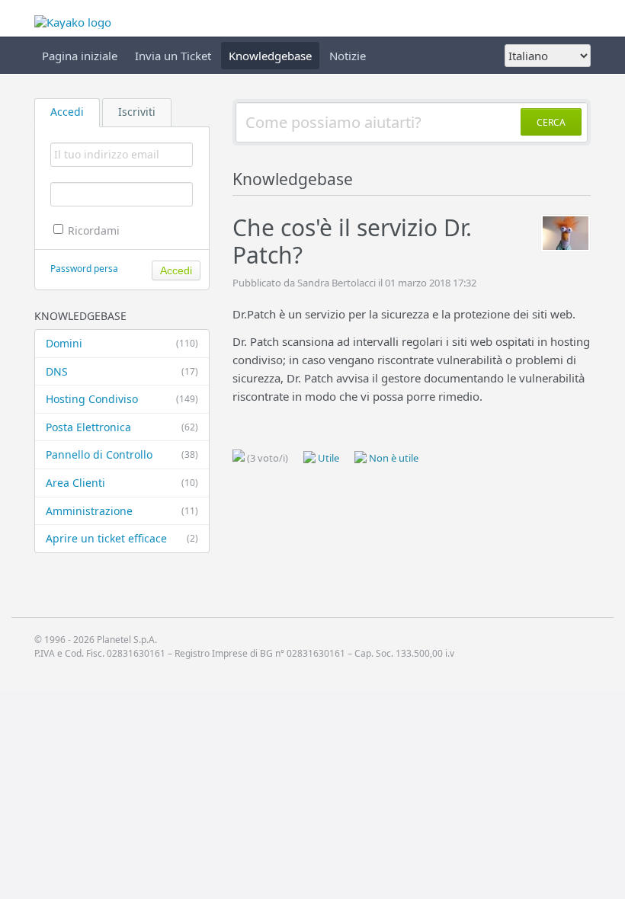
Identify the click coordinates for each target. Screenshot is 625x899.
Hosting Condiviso (122, 399)
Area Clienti (122, 482)
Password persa (84, 268)
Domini (122, 343)
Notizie (347, 55)
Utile (327, 458)
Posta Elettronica (122, 427)
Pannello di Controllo (122, 454)
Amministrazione (122, 511)
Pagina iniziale (79, 55)
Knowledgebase (270, 55)
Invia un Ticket (173, 55)
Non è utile (392, 458)
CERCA (551, 122)
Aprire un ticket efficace (122, 538)
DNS (122, 371)
